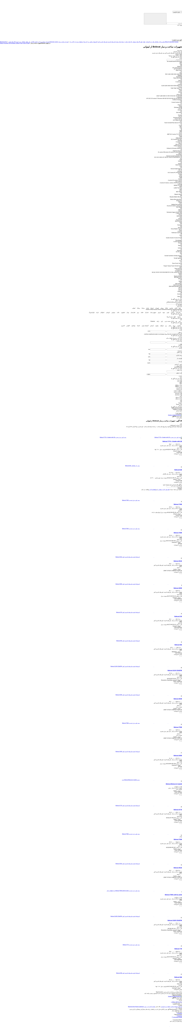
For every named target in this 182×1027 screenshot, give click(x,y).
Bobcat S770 (178, 809)
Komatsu (13, 43)
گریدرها (85, 41)
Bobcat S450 (178, 755)
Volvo (24, 43)
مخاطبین (173, 1001)
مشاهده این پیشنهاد (176, 995)
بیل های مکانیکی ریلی (33, 41)
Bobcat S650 (178, 588)
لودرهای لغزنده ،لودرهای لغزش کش (106, 41)
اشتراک (179, 488)
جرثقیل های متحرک (119, 41)
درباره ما (180, 1001)
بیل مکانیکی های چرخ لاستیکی (153, 41)
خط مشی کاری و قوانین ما (163, 489)
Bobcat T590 (178, 727)
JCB (9, 43)
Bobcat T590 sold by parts (173, 894)
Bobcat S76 (178, 616)
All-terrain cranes (53, 41)
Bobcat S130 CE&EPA (175, 670)
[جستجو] (155, 18)
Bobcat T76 (178, 948)
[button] (91, 32)
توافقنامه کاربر (152, 489)
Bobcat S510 (178, 561)
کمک (176, 1001)
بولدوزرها (162, 41)
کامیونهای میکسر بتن (92, 41)
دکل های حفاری (128, 41)
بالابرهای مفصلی (136, 41)
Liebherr (18, 43)
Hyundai (6, 43)
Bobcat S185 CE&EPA (175, 920)
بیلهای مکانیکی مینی (23, 41)
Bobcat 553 (178, 644)
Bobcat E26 (178, 470)
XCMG (28, 43)
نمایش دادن (178, 413)
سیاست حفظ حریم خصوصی (167, 1006)
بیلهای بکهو (143, 41)
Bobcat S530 (178, 699)
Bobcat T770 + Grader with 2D (172, 441)
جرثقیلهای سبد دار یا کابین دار (76, 41)
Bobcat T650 (178, 532)
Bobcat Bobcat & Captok (174, 784)
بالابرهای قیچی (11, 41)
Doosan (176, 41)
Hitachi (2, 43)
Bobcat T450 (178, 504)
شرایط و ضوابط (178, 1006)
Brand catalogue (139, 1006)
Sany (21, 43)
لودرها (16, 41)
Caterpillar (171, 41)
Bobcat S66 (178, 977)
